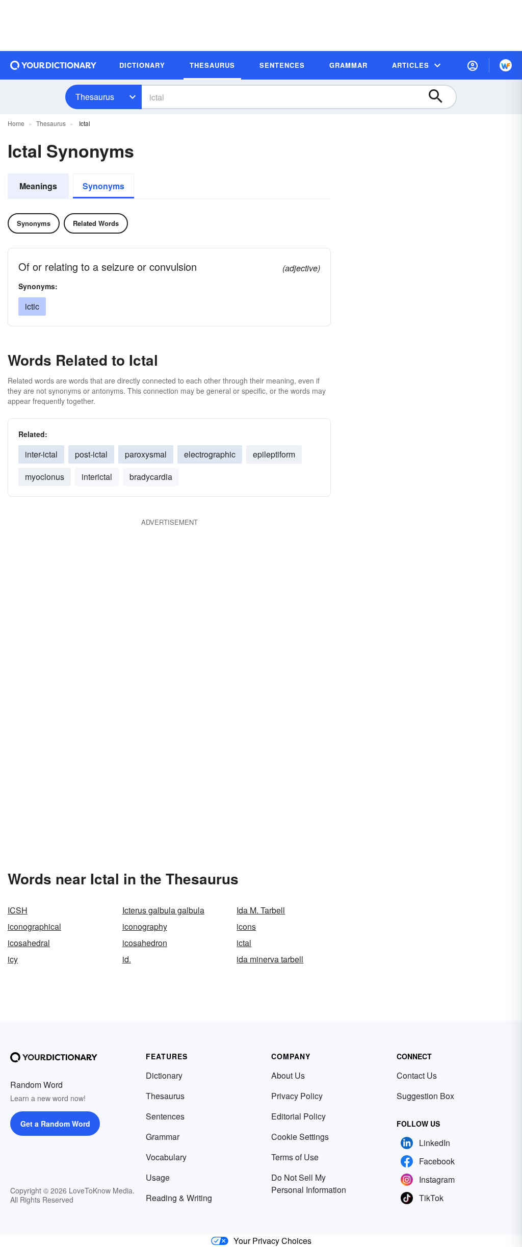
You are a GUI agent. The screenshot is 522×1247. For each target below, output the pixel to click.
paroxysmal (146, 454)
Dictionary (164, 1075)
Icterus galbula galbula (163, 910)
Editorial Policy (298, 1116)
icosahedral (29, 943)
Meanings (38, 186)
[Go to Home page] (53, 65)
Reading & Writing (179, 1198)
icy (13, 959)
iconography (144, 926)
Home (16, 123)
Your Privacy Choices (272, 1240)
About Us (288, 1075)
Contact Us (417, 1075)
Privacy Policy (297, 1096)
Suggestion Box (425, 1096)
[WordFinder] (506, 65)
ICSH (18, 910)
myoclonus (44, 476)
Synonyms (103, 186)
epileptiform (274, 454)
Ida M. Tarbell (261, 910)
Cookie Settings (300, 1136)
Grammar (162, 1136)
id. (126, 959)
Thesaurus (94, 97)
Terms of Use (295, 1157)
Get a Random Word (55, 1123)
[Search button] (440, 97)
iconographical (34, 926)
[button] (472, 65)
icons (246, 926)
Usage (158, 1177)
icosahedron (144, 943)
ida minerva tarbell (270, 959)
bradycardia (150, 476)
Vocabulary (166, 1157)
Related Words (96, 223)
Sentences (165, 1116)
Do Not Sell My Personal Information (308, 1183)
